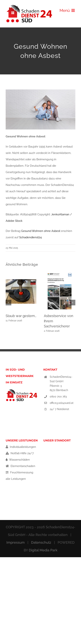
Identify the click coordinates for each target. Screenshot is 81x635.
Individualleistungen (22, 447)
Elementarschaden (22, 466)
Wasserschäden (19, 459)
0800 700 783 (58, 396)
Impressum (15, 542)
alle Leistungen (16, 479)
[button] (8, 302)
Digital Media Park (43, 550)
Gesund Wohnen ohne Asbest (40, 231)
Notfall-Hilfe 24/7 (22, 453)
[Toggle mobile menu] (73, 10)
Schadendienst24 (30, 237)
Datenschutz (41, 542)
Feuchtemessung (21, 472)
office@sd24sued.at (61, 402)
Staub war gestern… (21, 316)
